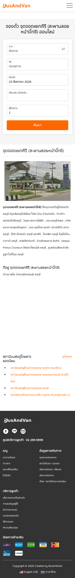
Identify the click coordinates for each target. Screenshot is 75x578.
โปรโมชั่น (7, 475)
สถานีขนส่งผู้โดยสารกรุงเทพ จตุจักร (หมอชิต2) (36, 368)
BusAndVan (55, 566)
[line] (14, 431)
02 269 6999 (34, 440)
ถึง (10, 62)
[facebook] (6, 431)
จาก (11, 46)
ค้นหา (37, 125)
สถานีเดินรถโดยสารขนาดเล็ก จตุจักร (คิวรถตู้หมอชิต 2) (40, 395)
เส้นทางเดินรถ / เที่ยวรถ (50, 469)
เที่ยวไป (12, 77)
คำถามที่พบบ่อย (10, 528)
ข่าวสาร (6, 463)
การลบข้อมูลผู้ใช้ (10, 504)
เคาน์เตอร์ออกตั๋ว (11, 516)
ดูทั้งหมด (67, 357)
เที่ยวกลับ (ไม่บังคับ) (18, 93)
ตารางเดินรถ (9, 457)
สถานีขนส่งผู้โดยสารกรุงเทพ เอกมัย (30, 388)
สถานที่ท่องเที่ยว (10, 469)
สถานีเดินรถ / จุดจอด (49, 463)
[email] (23, 431)
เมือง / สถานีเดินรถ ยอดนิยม (52, 481)
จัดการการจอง (10, 510)
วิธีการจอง (8, 522)
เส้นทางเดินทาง (46, 475)
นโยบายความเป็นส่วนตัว (14, 498)
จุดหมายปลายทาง (48, 457)
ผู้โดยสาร (13, 108)
